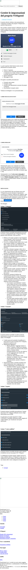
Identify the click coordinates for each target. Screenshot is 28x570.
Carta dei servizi (4, 553)
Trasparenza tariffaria (5, 544)
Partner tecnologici (4, 535)
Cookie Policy (3, 552)
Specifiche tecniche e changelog (8, 538)
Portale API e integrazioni (6, 534)
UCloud (6, 467)
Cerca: (1, 6)
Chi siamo (2, 526)
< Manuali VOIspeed (6, 19)
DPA (1, 559)
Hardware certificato (5, 537)
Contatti (2, 528)
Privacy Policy (3, 550)
